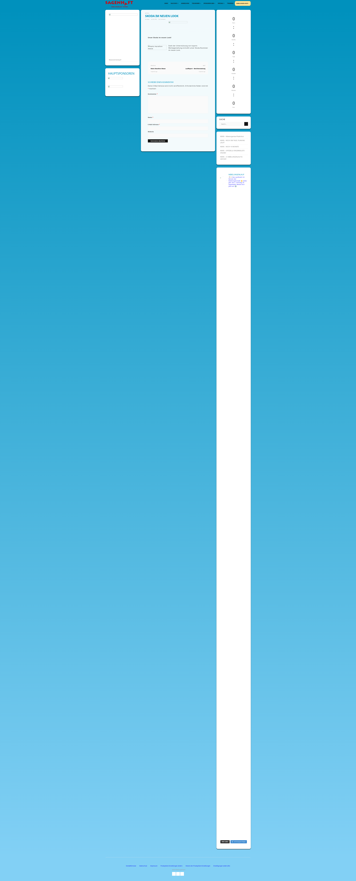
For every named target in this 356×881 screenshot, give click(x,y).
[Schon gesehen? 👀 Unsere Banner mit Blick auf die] (226, 480)
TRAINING (230, 3)
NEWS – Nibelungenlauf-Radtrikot (232, 136)
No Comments (162, 19)
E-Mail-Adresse (154, 124)
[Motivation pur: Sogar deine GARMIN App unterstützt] (241, 743)
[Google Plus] (178, 873)
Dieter (148, 19)
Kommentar (153, 94)
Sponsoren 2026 (209, 3)
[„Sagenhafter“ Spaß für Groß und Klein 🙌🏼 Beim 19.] (226, 378)
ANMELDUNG (185, 3)
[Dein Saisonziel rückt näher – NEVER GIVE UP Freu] (226, 253)
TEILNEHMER (196, 3)
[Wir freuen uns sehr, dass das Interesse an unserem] (226, 672)
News (166, 3)
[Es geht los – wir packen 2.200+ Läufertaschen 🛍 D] (241, 216)
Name (150, 117)
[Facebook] (174, 873)
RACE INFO (174, 3)
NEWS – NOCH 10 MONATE (229, 147)
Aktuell (147, 13)
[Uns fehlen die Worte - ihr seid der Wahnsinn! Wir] (226, 780)
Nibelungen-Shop (242, 3)
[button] (171, 866)
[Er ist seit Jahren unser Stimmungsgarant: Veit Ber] (241, 342)
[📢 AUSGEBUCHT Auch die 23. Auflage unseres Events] (241, 534)
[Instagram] (182, 873)
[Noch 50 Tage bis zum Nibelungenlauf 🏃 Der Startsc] (241, 675)
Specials (221, 3)
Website (151, 132)
